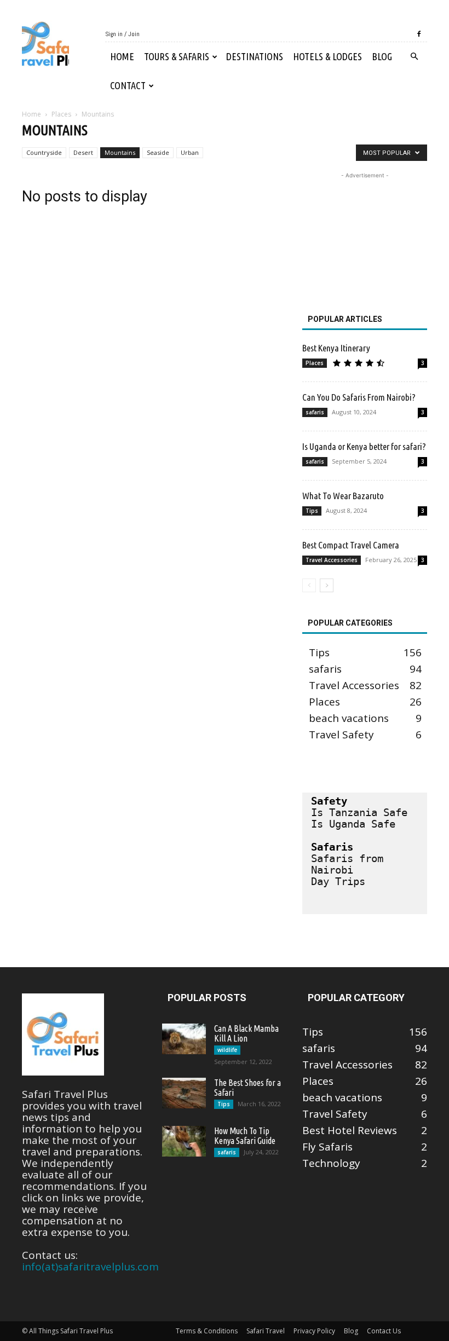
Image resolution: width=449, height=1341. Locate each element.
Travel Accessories (332, 560)
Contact (128, 85)
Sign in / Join (122, 34)
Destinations (254, 56)
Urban (190, 152)
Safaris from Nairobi (350, 864)
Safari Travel (265, 1331)
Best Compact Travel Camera (350, 545)
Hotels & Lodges (327, 56)
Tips (312, 511)
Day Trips (338, 881)
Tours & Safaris (176, 56)
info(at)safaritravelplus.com (90, 1266)
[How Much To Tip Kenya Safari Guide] (184, 1141)
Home (122, 56)
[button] (414, 56)
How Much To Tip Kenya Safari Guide (244, 1136)
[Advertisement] (364, 236)
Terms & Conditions (207, 1331)
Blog (382, 56)
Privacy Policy (314, 1331)
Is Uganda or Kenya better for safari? (364, 446)
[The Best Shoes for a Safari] (184, 1093)
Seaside (158, 152)
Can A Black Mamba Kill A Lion (246, 1033)
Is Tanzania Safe (359, 812)
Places (61, 114)
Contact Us (384, 1331)
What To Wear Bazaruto (343, 495)
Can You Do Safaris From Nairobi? (359, 397)
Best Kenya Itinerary (336, 348)
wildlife (227, 1050)
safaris (315, 412)
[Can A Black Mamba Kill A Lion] (184, 1039)
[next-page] (326, 585)
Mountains (120, 152)
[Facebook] (419, 34)
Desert (83, 152)
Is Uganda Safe (353, 824)
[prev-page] (309, 585)
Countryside (44, 152)
